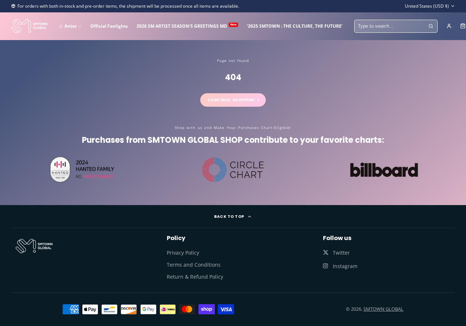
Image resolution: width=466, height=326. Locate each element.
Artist (70, 26)
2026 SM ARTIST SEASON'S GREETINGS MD (187, 26)
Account (449, 26)
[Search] (431, 26)
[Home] (29, 26)
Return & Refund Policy (195, 276)
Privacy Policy (183, 252)
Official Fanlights (109, 26)
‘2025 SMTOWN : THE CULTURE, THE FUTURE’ (295, 26)
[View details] (34, 245)
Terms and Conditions (194, 264)
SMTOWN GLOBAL (383, 309)
